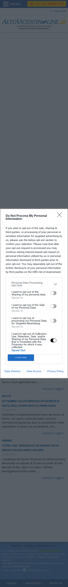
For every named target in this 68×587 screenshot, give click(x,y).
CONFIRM (21, 358)
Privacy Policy (55, 371)
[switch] (53, 293)
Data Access (34, 371)
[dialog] (34, 293)
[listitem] (34, 284)
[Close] (60, 216)
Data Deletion (13, 371)
